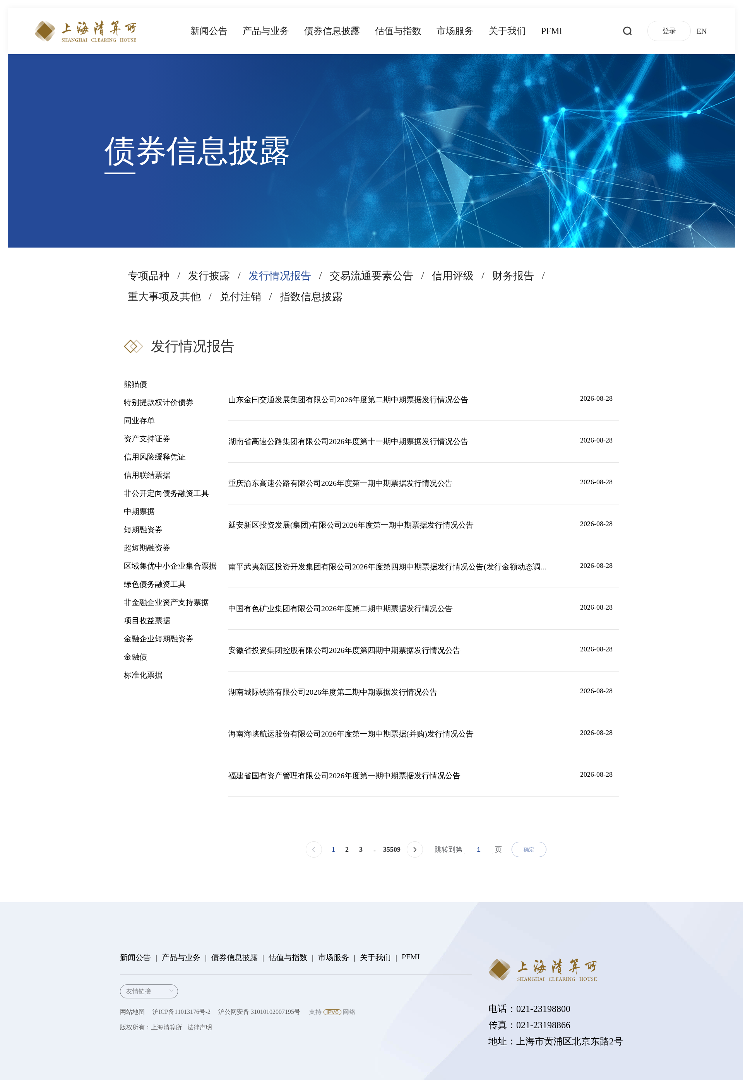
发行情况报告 (279, 276)
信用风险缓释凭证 (155, 457)
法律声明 (199, 1027)
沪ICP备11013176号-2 (181, 1011)
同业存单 (139, 420)
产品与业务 (266, 31)
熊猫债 (135, 384)
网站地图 (132, 1011)
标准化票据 (143, 675)
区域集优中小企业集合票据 (170, 566)
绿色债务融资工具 (155, 584)
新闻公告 (209, 31)
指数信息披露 (311, 296)
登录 (669, 31)
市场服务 (455, 31)
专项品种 (148, 276)
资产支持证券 (147, 438)
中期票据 (139, 511)
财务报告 (513, 276)
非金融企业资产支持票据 (166, 602)
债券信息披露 (332, 31)
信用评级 (453, 276)
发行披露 (209, 276)
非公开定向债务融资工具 (166, 493)
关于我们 (507, 31)
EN (702, 31)
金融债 (135, 657)
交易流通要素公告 (371, 276)
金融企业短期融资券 (158, 638)
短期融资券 (143, 529)
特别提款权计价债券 (158, 402)
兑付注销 (240, 296)
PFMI (551, 31)
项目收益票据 (147, 620)
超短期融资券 (147, 547)
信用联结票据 (147, 475)
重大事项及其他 (164, 296)
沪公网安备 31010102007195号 (259, 1011)
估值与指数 (398, 31)
